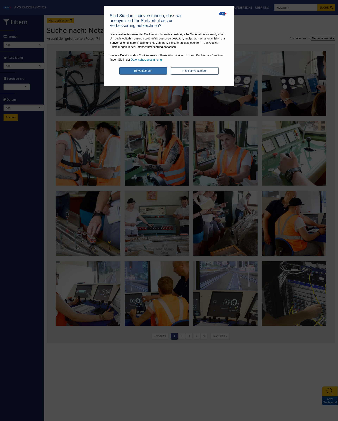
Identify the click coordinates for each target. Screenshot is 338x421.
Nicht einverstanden (194, 70)
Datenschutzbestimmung (146, 59)
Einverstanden (143, 70)
